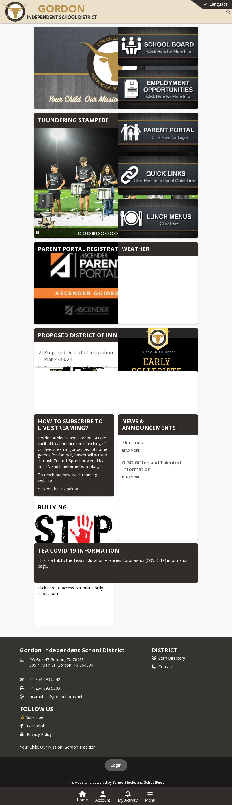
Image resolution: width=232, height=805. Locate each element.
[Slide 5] (98, 233)
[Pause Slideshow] (37, 232)
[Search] (227, 12)
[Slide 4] (93, 233)
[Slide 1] (79, 233)
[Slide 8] (111, 233)
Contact (165, 666)
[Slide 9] (116, 233)
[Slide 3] (89, 233)
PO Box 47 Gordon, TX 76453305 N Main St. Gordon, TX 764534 (61, 662)
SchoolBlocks (124, 782)
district (165, 650)
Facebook (36, 725)
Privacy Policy (39, 734)
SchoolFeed (154, 782)
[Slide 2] (84, 233)
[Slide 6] (102, 233)
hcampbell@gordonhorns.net (56, 696)
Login (116, 765)
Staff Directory (171, 658)
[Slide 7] (107, 233)
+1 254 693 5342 (44, 679)
